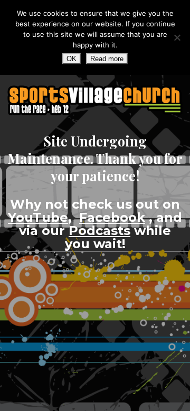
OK (71, 59)
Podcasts (99, 230)
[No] (177, 37)
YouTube (38, 217)
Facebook (112, 217)
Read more (107, 59)
